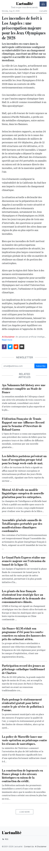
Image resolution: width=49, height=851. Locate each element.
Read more (7, 339)
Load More (24, 812)
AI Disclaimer (40, 846)
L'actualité (24, 3)
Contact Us (29, 846)
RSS (6, 839)
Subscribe (40, 366)
